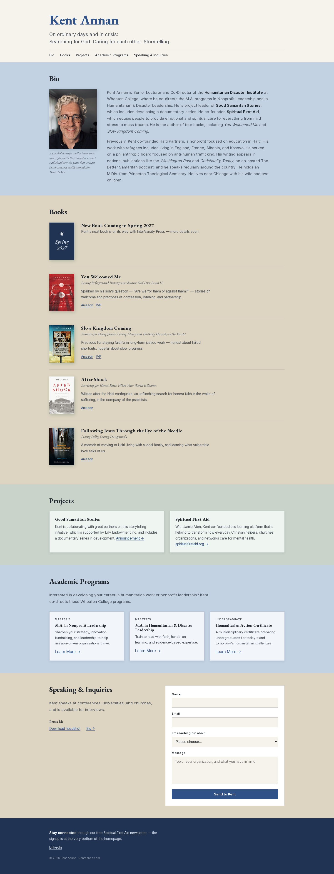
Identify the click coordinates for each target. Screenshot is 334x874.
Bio (51, 55)
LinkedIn (55, 847)
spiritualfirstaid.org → (191, 544)
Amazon (87, 305)
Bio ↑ (90, 728)
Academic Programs (111, 55)
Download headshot (64, 728)
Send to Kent (225, 794)
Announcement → (130, 538)
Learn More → (67, 651)
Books (65, 55)
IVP (98, 305)
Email (176, 713)
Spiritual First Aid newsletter (125, 833)
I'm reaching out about (189, 733)
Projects (82, 55)
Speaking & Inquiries (151, 55)
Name (176, 694)
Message (179, 753)
